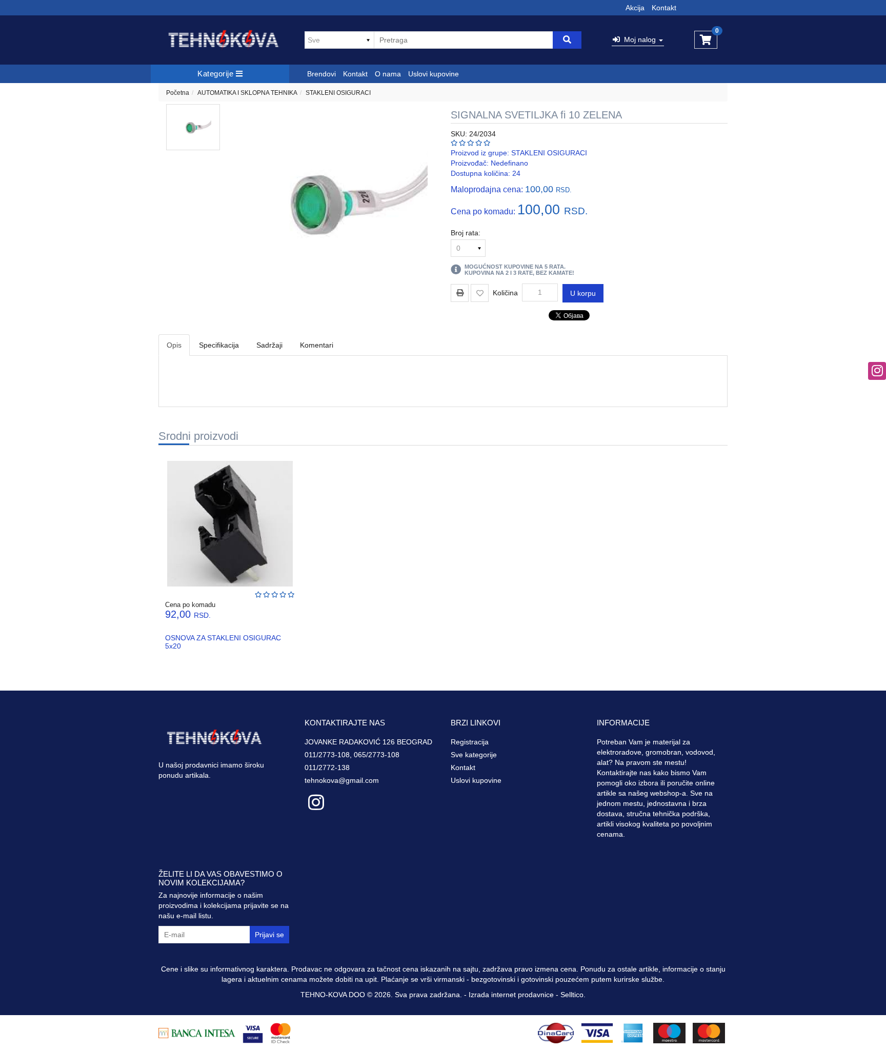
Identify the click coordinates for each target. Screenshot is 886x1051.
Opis (174, 345)
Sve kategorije (474, 755)
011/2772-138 (327, 767)
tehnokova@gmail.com (342, 780)
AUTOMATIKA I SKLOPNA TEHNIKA (247, 92)
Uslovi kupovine (433, 74)
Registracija (470, 742)
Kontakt (664, 8)
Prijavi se (269, 935)
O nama (388, 74)
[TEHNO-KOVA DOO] (223, 40)
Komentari (316, 345)
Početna (177, 92)
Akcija (635, 8)
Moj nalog (639, 39)
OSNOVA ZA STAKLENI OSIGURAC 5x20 (223, 642)
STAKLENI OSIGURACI (338, 92)
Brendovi (321, 74)
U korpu (583, 293)
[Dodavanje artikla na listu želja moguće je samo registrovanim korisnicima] (480, 293)
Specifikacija (219, 345)
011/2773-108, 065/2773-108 (352, 755)
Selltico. (573, 995)
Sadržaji (269, 345)
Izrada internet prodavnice (511, 995)
